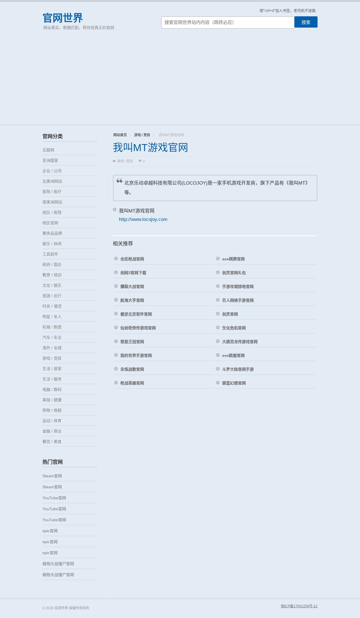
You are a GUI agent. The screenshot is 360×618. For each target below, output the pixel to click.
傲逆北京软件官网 (136, 314)
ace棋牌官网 (233, 259)
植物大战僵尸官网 (58, 563)
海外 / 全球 (52, 348)
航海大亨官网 (132, 300)
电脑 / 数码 (52, 389)
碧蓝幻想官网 (234, 383)
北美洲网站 (52, 181)
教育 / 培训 (52, 275)
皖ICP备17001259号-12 (299, 606)
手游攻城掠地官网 (238, 286)
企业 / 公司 (52, 171)
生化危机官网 (234, 328)
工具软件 (50, 254)
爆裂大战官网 (132, 286)
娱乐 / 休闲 (52, 243)
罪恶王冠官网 (132, 341)
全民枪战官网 (132, 259)
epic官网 (50, 531)
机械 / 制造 (52, 327)
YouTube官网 (54, 498)
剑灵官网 (230, 314)
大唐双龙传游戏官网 (240, 341)
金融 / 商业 (52, 431)
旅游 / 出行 (52, 296)
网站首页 (120, 135)
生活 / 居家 (52, 368)
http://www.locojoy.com (143, 219)
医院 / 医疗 (52, 191)
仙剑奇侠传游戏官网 (138, 328)
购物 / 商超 (52, 410)
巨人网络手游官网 (238, 300)
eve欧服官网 (233, 355)
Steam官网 (52, 476)
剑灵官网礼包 (234, 272)
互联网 (48, 150)
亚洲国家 (50, 160)
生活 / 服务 (52, 379)
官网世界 (62, 18)
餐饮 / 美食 (52, 441)
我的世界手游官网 (136, 355)
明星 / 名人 (52, 316)
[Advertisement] (180, 82)
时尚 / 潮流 (52, 306)
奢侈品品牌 (52, 233)
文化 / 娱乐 (52, 285)
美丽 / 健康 (52, 400)
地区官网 (50, 223)
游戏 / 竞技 (142, 135)
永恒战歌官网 (132, 369)
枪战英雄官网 (132, 383)
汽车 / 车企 (52, 337)
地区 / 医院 (52, 212)
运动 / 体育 (52, 420)
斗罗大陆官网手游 (238, 369)
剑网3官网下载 (133, 272)
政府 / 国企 (52, 264)
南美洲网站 (52, 202)
